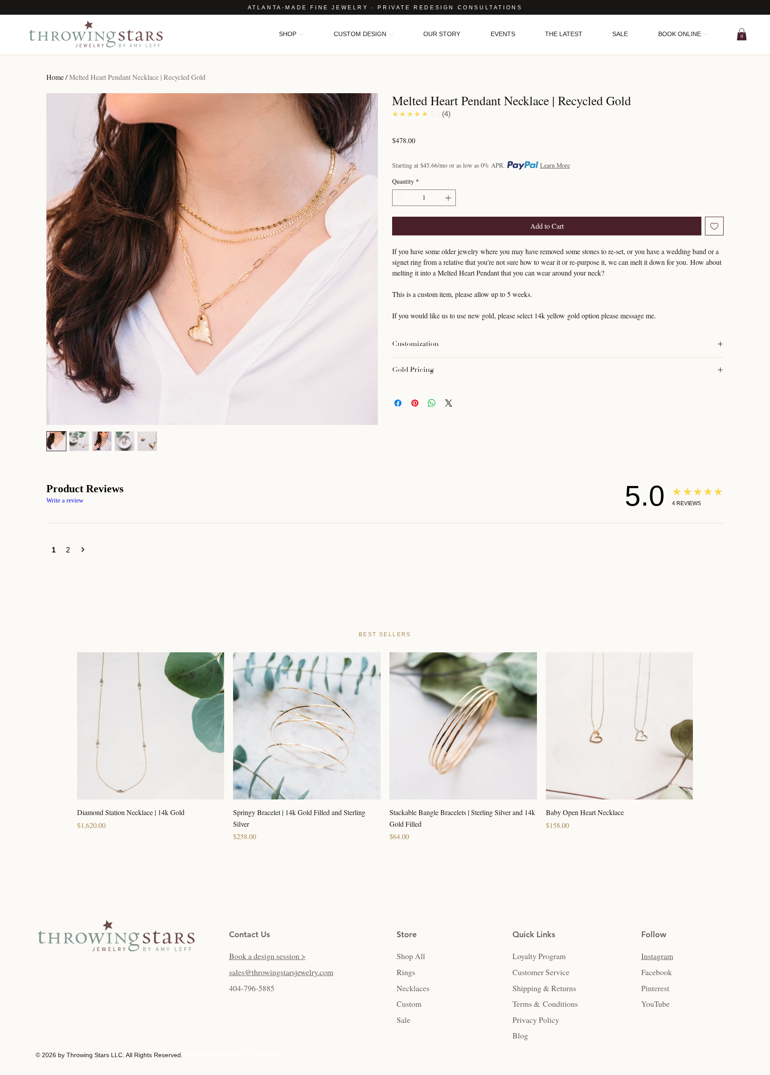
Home (55, 77)
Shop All (411, 956)
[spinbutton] (424, 198)
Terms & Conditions (545, 1003)
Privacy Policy (535, 1019)
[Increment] (449, 198)
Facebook (656, 972)
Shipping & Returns (544, 988)
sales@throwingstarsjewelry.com (281, 972)
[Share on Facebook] (398, 403)
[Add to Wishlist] (714, 226)
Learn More (555, 165)
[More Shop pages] (301, 34)
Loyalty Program (539, 956)
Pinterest (655, 988)
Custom (409, 1003)
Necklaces (413, 988)
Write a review (64, 500)
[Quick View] (151, 726)
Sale (403, 1019)
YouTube (655, 1003)
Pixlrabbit (266, 1055)
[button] (742, 34)
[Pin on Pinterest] (415, 403)
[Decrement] (399, 198)
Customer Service (540, 972)
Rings (406, 972)
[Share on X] (448, 403)
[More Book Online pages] (706, 34)
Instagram (657, 956)
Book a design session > (267, 956)
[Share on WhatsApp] (431, 403)
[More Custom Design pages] (391, 34)
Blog (520, 1035)
